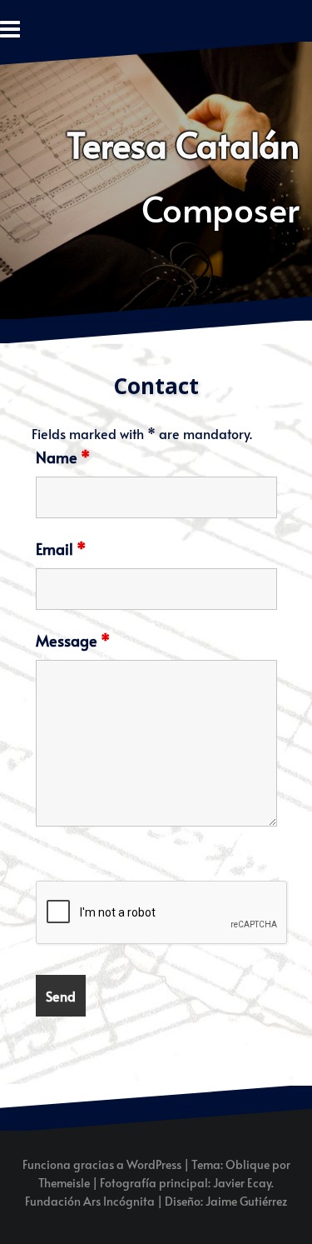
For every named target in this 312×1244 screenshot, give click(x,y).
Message (73, 640)
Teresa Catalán (183, 144)
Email (61, 549)
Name (63, 457)
